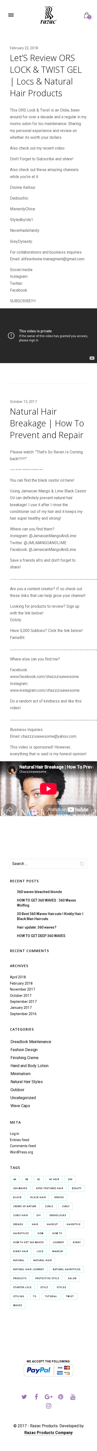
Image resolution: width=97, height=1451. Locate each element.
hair (35, 1224)
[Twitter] (24, 1397)
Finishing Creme (24, 1057)
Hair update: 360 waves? (36, 927)
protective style (47, 1278)
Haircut (52, 1224)
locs (40, 1251)
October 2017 (20, 996)
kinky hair (20, 1251)
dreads (18, 1224)
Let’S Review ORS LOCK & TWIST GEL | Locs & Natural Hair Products (46, 75)
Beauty (77, 1188)
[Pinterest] (60, 1397)
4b (26, 1179)
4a (14, 1179)
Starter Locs (22, 1287)
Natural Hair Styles (26, 1081)
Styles (61, 1287)
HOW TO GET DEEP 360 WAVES (41, 936)
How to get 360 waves (28, 1242)
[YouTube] (73, 1397)
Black (17, 1197)
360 (70, 1179)
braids (59, 1197)
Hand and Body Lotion (29, 1065)
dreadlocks (57, 1215)
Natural (19, 1260)
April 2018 (18, 977)
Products (20, 1278)
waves (17, 1305)
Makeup (57, 1251)
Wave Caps (20, 1105)
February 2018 (21, 983)
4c (38, 1179)
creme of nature (24, 1206)
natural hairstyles (67, 1269)
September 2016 (23, 1014)
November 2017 (22, 989)
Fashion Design (24, 1049)
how (41, 1233)
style (44, 1287)
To (34, 1296)
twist (70, 1296)
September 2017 (23, 1002)
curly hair (20, 1215)
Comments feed (23, 1146)
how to (57, 1233)
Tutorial (51, 1296)
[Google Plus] (48, 1397)
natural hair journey (28, 1269)
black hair (38, 1197)
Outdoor (17, 1089)
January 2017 (21, 1008)
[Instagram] (48, 1406)
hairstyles (21, 1233)
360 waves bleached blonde (39, 892)
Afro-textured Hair (49, 1188)
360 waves (20, 1188)
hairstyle (74, 1224)
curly (66, 1206)
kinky (77, 1242)
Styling (18, 1296)
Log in (14, 1134)
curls (49, 1206)
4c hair (54, 1179)
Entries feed (19, 1140)
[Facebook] (36, 1397)
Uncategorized (23, 1097)
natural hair (42, 1260)
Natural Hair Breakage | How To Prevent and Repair (47, 423)
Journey (58, 1242)
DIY (39, 1215)
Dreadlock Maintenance (30, 1041)
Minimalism (20, 1073)
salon (72, 1278)
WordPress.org (21, 1152)
